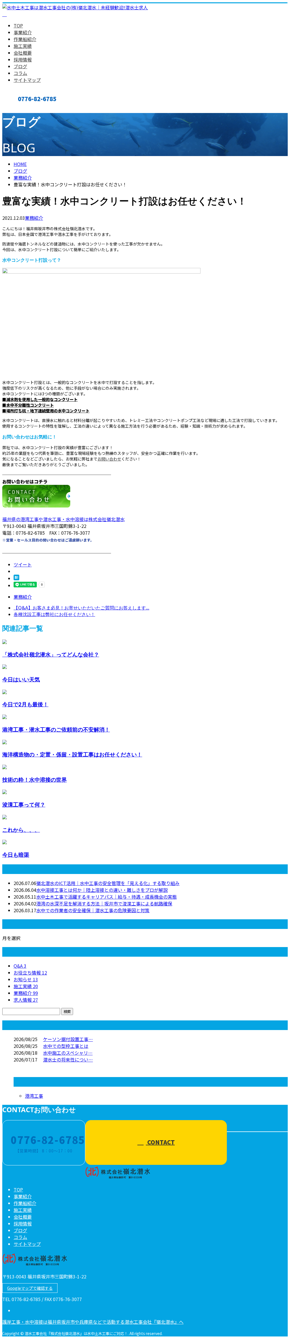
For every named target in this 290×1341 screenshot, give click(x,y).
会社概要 (23, 52)
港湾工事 (34, 1095)
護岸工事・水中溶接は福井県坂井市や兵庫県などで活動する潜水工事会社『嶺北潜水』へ (93, 1321)
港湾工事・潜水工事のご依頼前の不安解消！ (56, 729)
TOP (18, 25)
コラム (20, 73)
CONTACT (22, 108)
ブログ (20, 66)
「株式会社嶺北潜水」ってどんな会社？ (50, 654)
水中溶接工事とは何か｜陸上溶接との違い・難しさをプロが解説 (102, 889)
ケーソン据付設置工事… (68, 1039)
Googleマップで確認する (30, 1288)
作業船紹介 (25, 39)
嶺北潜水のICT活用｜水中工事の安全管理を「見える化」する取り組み (108, 883)
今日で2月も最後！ (25, 704)
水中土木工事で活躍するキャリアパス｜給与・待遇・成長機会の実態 (106, 896)
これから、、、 (21, 829)
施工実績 (23, 45)
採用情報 (23, 59)
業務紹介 (34, 217)
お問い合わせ (109, 459)
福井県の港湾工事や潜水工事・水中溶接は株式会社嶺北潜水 (63, 519)
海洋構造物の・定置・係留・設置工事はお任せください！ (72, 754)
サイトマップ (27, 79)
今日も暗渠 (15, 854)
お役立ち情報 (30, 972)
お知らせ (26, 979)
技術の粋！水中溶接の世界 (34, 779)
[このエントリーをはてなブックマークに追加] (16, 578)
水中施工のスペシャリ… (68, 1052)
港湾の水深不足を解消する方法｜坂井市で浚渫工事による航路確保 (104, 903)
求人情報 (26, 999)
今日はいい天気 (21, 679)
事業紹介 (23, 32)
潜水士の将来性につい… (68, 1059)
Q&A (20, 965)
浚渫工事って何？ (23, 804)
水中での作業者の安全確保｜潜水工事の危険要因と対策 (93, 910)
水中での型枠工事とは (65, 1045)
